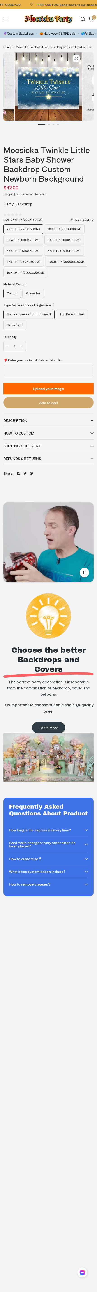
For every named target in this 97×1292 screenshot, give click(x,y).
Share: (8, 473)
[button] (82, 1273)
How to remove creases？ (30, 884)
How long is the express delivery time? (40, 830)
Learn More (48, 727)
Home (7, 47)
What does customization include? (37, 871)
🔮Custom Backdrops (18, 33)
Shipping (9, 194)
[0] (90, 19)
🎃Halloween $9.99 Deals (57, 33)
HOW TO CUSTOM (18, 433)
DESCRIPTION (15, 420)
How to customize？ (25, 858)
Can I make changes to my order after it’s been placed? (42, 844)
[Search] (83, 19)
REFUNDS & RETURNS (22, 458)
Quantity (10, 337)
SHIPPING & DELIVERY (22, 445)
